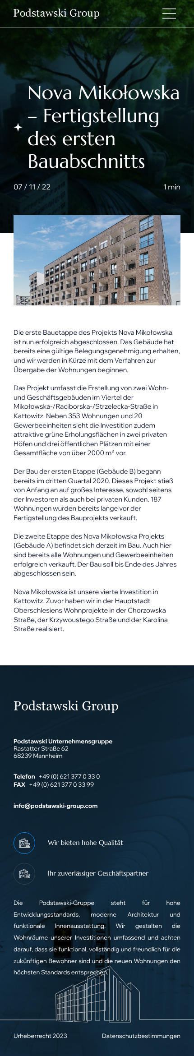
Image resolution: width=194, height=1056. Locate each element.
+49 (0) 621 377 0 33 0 (69, 776)
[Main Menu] (169, 13)
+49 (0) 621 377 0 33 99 (61, 785)
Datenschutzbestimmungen (141, 1036)
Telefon (24, 776)
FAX (19, 785)
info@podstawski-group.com (55, 806)
